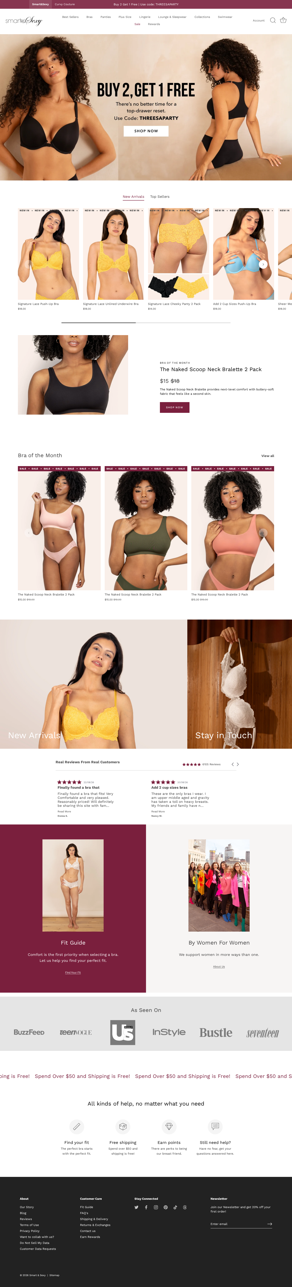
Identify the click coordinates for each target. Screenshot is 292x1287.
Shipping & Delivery (94, 1219)
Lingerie (144, 16)
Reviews (26, 1219)
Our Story (27, 1207)
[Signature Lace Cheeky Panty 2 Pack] (178, 254)
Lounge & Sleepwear (172, 16)
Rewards (154, 24)
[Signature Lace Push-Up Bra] (48, 254)
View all (267, 456)
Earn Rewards (90, 1237)
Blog (23, 1213)
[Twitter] (136, 1207)
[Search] (273, 20)
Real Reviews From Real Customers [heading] (88, 762)
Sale (137, 24)
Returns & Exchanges (95, 1225)
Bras (89, 16)
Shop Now (174, 407)
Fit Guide (86, 1207)
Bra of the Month (40, 455)
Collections (202, 16)
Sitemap (54, 1275)
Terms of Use (29, 1225)
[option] (146, 108)
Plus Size (125, 16)
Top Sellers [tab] (159, 196)
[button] (28, 264)
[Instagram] (156, 1207)
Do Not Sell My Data (34, 1243)
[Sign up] (269, 1224)
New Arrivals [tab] (133, 196)
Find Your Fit (73, 972)
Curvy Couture (65, 4)
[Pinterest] (166, 1207)
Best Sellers (70, 16)
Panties (106, 16)
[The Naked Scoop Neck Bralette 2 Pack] (59, 528)
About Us (219, 966)
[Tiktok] (175, 1207)
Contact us (88, 1231)
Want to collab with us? (37, 1237)
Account (259, 20)
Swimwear (225, 16)
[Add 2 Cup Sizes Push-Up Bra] (243, 254)
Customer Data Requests (38, 1249)
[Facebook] (146, 1207)
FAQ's (84, 1213)
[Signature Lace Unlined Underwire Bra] (113, 254)
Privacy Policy (30, 1231)
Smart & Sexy (37, 1275)
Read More (84, 811)
